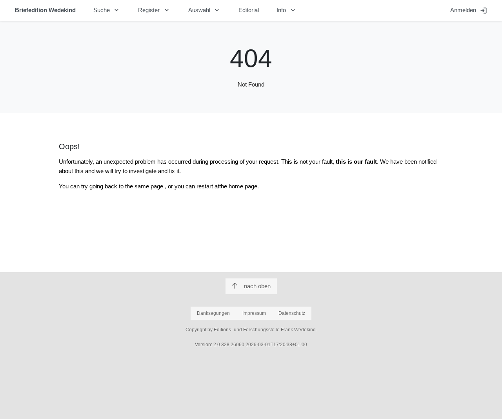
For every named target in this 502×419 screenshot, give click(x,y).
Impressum (254, 313)
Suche (107, 10)
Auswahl (204, 10)
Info (286, 10)
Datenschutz (291, 313)
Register (154, 10)
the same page (145, 186)
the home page (238, 186)
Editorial (248, 10)
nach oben (257, 286)
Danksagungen (213, 313)
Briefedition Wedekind (45, 10)
